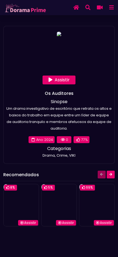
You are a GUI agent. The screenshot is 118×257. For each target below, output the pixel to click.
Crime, (63, 155)
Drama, (50, 155)
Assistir (62, 80)
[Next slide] (111, 174)
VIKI (72, 155)
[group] (21, 205)
